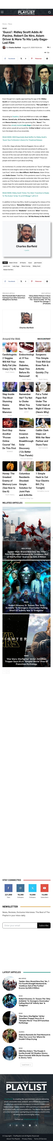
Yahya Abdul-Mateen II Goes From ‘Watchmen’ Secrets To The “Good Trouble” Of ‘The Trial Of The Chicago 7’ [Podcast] (39, 299)
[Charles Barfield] (4, 47)
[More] (47, 58)
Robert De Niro (8, 269)
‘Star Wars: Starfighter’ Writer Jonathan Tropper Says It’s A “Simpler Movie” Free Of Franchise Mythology (26, 661)
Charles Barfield (15, 47)
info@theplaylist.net (31, 1119)
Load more (25, 1065)
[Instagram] (16, 1125)
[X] (36, 1125)
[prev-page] (4, 671)
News (10, 24)
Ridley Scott (36, 266)
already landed (21, 125)
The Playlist (8, 1099)
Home (4, 24)
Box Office (22, 978)
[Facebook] (10, 1125)
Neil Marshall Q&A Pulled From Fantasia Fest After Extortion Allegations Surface (13, 298)
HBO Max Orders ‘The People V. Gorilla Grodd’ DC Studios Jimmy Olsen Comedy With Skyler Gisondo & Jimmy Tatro (34, 1054)
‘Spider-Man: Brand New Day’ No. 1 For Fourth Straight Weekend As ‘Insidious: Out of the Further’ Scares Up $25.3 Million (34, 984)
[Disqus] (26, 774)
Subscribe (44, 885)
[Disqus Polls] (26, 709)
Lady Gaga (15, 266)
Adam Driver (13, 263)
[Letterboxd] (42, 1125)
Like (8, 885)
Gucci (30, 263)
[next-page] (7, 671)
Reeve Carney (26, 266)
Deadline (15, 117)
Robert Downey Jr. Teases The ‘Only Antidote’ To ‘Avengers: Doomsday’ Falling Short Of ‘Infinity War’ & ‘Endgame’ (26, 608)
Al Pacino (23, 263)
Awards (21, 1032)
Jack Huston (38, 263)
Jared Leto (6, 266)
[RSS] (23, 1125)
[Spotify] (29, 1125)
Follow (20, 885)
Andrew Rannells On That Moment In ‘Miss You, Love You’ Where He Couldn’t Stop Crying (34, 1037)
